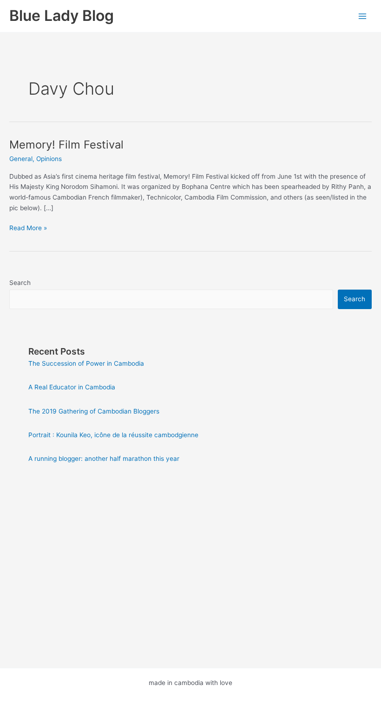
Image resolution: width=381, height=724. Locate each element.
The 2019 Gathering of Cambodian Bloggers (93, 411)
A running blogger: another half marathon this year (103, 458)
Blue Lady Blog (61, 15)
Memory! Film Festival (66, 144)
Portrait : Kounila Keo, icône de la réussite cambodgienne (113, 435)
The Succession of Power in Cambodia (86, 363)
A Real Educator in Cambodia (71, 387)
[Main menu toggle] (362, 16)
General (21, 158)
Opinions (49, 158)
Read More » (28, 228)
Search (20, 282)
